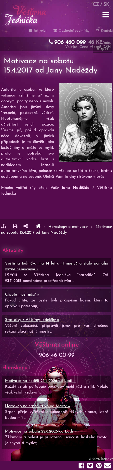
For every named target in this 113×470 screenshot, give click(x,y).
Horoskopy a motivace (68, 227)
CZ (96, 4)
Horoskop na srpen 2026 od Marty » (37, 406)
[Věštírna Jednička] (38, 227)
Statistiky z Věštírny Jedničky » (32, 320)
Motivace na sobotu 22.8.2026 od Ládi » (41, 432)
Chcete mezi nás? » (22, 295)
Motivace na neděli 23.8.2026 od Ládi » (40, 381)
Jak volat (40, 30)
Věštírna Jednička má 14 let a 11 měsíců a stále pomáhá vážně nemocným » (56, 266)
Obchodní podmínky (73, 30)
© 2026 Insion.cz (101, 459)
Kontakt (106, 30)
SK (106, 4)
